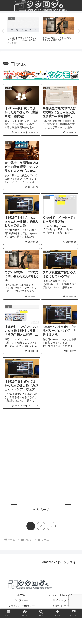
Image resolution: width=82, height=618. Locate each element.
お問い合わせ (61, 605)
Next (79, 31)
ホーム (21, 594)
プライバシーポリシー (21, 605)
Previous (3, 31)
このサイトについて (61, 594)
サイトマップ (61, 600)
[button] (74, 516)
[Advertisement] (41, 459)
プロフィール (21, 600)
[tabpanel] (22, 31)
